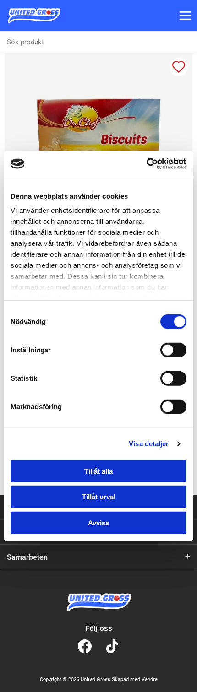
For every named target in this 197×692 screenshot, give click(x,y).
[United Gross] (34, 15)
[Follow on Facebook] (84, 646)
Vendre (150, 679)
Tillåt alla (98, 471)
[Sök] (186, 42)
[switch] (173, 349)
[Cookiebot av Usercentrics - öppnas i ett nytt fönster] (146, 164)
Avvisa (98, 522)
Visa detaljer (149, 444)
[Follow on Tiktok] (112, 646)
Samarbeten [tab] (27, 557)
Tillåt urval (98, 497)
